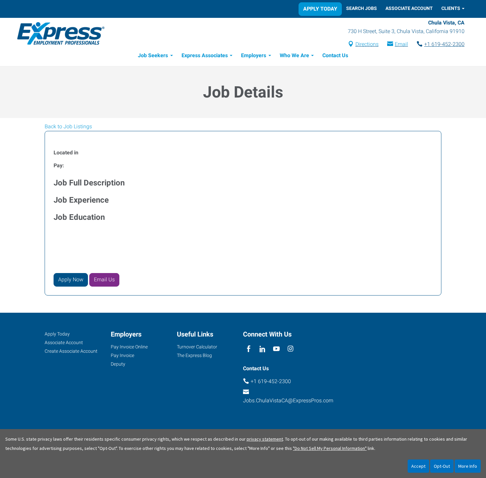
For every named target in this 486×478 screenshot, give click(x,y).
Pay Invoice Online (129, 346)
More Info (467, 466)
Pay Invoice (122, 355)
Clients (450, 8)
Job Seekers (153, 55)
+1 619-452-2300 (444, 44)
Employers (253, 55)
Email (401, 44)
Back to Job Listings (68, 126)
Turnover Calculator (197, 346)
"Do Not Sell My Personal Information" (330, 448)
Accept (418, 466)
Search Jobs (361, 8)
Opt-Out (442, 466)
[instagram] (290, 349)
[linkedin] (262, 349)
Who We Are (294, 55)
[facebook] (248, 349)
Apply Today (320, 9)
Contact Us (335, 55)
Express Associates (205, 55)
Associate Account (409, 8)
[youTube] (276, 349)
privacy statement (265, 439)
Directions (367, 44)
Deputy (118, 364)
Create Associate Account (71, 351)
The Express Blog (194, 355)
